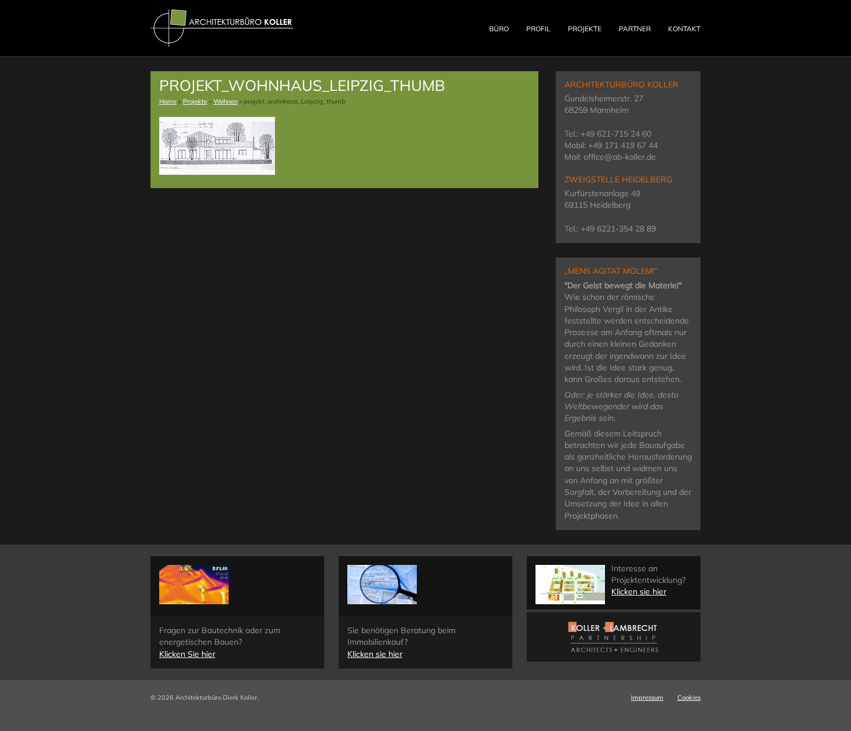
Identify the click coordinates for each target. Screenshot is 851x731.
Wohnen (225, 101)
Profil (538, 28)
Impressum (647, 697)
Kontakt (684, 28)
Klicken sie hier (374, 654)
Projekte (584, 28)
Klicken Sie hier (187, 654)
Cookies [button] (688, 697)
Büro (499, 28)
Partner (635, 28)
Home (168, 101)
